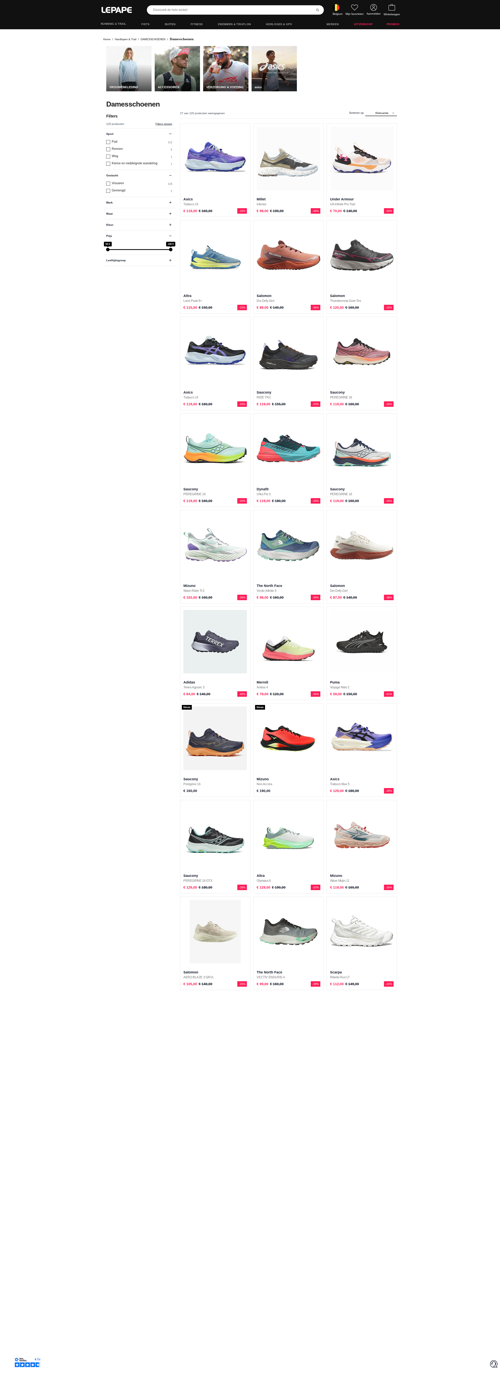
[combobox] (230, 10)
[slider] (108, 249)
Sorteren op (356, 112)
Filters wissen (163, 123)
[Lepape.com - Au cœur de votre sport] (119, 10)
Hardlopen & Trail (125, 39)
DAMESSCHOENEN (153, 39)
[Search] (317, 10)
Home (107, 39)
